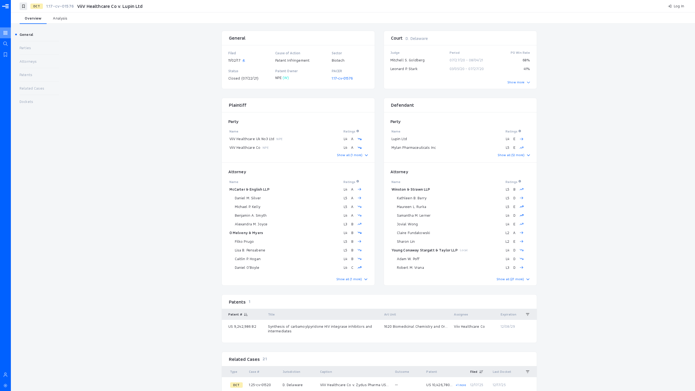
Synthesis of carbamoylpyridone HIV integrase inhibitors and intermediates (320, 328)
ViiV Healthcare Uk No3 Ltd (251, 139)
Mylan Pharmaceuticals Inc (413, 147)
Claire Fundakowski (413, 233)
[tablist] (353, 18)
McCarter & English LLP (249, 189)
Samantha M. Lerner (414, 215)
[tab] (33, 18)
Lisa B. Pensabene (250, 250)
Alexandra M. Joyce (251, 224)
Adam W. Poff (408, 259)
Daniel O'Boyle (247, 267)
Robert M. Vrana (410, 267)
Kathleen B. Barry (412, 198)
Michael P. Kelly (247, 206)
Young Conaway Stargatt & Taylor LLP (424, 250)
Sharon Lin (406, 241)
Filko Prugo (244, 241)
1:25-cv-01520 (260, 385)
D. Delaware (416, 38)
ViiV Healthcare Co (245, 147)
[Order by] (528, 314)
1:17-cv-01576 (342, 78)
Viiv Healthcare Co (469, 326)
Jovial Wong (407, 224)
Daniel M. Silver (248, 198)
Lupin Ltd (399, 139)
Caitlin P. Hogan (248, 259)
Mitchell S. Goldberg (407, 60)
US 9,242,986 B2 (242, 326)
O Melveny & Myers (246, 233)
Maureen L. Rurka (411, 206)
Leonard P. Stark (404, 69)
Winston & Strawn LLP (410, 189)
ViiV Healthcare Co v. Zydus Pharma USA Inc (355, 385)
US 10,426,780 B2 (439, 385)
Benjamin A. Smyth (251, 215)
